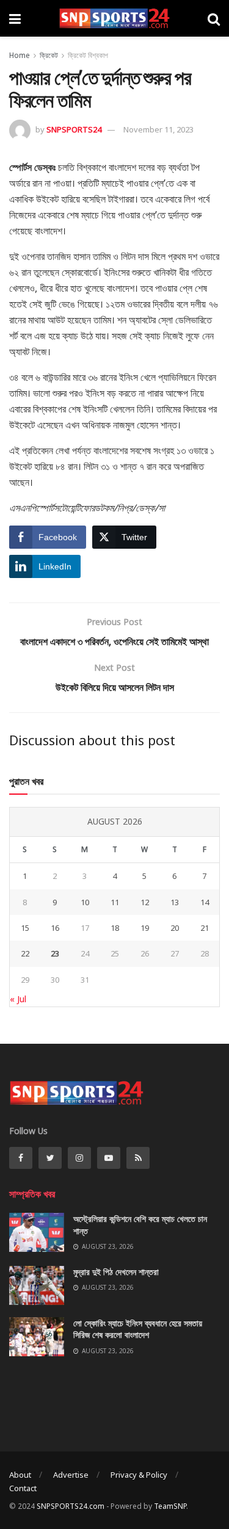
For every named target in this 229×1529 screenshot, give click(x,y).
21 (204, 927)
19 (144, 927)
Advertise (71, 1474)
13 (174, 902)
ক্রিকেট (49, 55)
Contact (23, 1488)
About (20, 1474)
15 (25, 927)
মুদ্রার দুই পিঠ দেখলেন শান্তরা (116, 1272)
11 (115, 902)
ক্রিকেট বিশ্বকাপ (88, 55)
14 (204, 902)
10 (85, 902)
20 (174, 927)
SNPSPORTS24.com (70, 1506)
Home (19, 55)
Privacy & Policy (139, 1474)
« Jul (18, 999)
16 (55, 927)
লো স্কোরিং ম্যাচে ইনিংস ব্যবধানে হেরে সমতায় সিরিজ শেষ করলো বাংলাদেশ (137, 1329)
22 (25, 953)
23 (55, 953)
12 (144, 902)
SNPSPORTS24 (73, 129)
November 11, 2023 (158, 129)
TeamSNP (170, 1506)
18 (115, 927)
